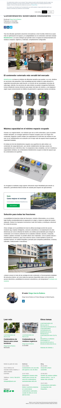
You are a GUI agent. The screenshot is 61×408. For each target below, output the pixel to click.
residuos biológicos (48, 344)
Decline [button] (50, 12)
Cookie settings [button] (38, 12)
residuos (44, 333)
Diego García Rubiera (15, 19)
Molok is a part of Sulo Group (35, 402)
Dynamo (55, 402)
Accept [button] (44, 12)
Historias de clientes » (46, 347)
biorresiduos (45, 332)
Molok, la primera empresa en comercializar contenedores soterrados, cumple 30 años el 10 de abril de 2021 (30, 391)
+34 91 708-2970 (15, 377)
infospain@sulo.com (10, 381)
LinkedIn (23, 301)
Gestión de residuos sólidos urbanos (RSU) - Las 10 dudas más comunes (49, 377)
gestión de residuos (48, 326)
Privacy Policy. (34, 4)
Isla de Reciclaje (47, 342)
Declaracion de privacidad (47, 402)
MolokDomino (8, 79)
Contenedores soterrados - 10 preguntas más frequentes (49, 387)
